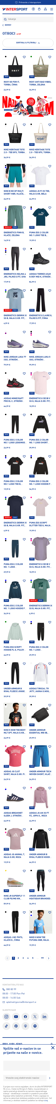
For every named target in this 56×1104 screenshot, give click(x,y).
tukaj (46, 1101)
